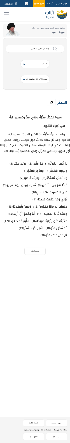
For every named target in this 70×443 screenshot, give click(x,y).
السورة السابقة (57, 423)
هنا (47, 430)
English (8, 3)
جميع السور (34, 436)
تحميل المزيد (35, 251)
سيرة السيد (58, 32)
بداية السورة (57, 436)
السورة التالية (33, 423)
